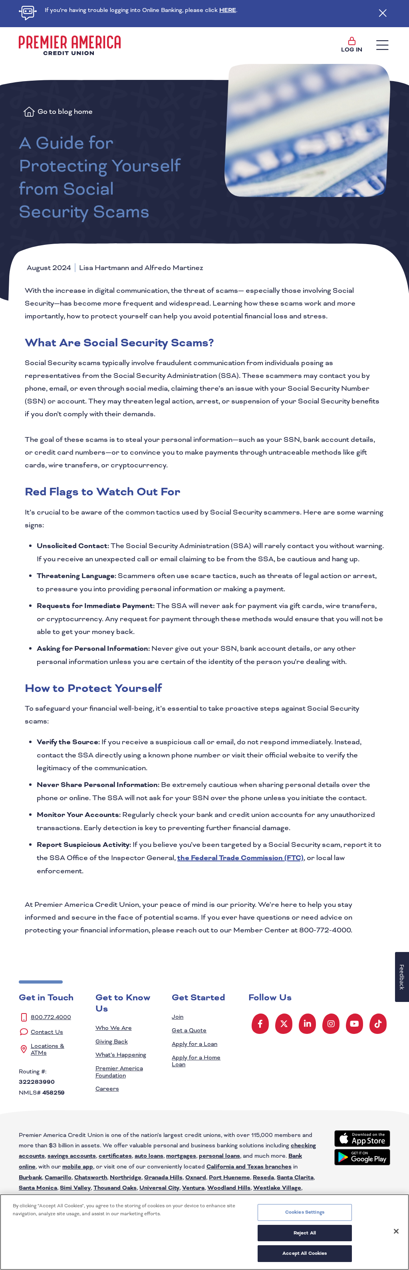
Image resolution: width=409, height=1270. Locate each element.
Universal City (159, 1188)
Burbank (30, 1178)
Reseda (263, 1178)
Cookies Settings (304, 1212)
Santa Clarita (295, 1178)
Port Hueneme (229, 1178)
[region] (204, 1232)
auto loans (149, 1156)
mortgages (181, 1156)
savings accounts (72, 1156)
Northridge (125, 1178)
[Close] (396, 1231)
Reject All (305, 1233)
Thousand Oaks (115, 1188)
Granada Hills (163, 1178)
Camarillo (58, 1178)
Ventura (193, 1188)
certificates (115, 1156)
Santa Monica (38, 1188)
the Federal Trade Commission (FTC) (240, 858)
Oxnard (195, 1178)
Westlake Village (277, 1188)
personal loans (219, 1156)
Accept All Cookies (304, 1253)
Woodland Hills (228, 1188)
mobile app (77, 1167)
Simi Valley (75, 1188)
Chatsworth (90, 1178)
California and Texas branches (249, 1167)
